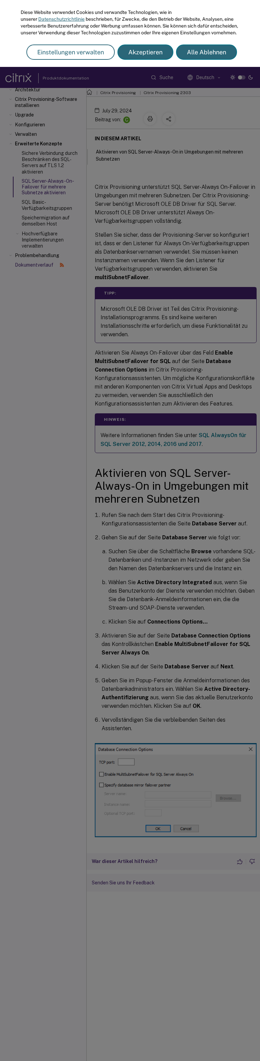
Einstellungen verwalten (70, 52)
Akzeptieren (145, 52)
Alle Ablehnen (206, 52)
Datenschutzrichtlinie (61, 19)
